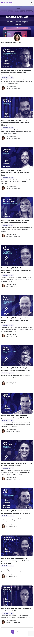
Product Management (7, 77)
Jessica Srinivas (11, 87)
